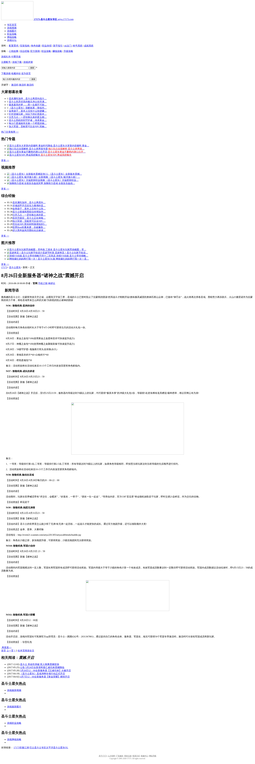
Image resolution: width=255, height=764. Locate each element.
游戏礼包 (6, 56)
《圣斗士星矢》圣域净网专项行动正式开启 (42, 673)
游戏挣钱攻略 (14, 739)
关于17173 (103, 756)
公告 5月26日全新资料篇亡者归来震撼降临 (42, 667)
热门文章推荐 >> (10, 132)
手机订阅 (43, 283)
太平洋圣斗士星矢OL (57, 747)
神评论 (51, 283)
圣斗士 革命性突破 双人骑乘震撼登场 (39, 664)
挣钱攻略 (12, 37)
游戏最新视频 (14, 690)
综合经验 (24, 51)
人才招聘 (111, 756)
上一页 (10, 650)
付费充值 (16, 56)
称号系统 (77, 45)
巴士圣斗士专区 (38, 747)
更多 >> (5, 160)
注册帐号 (6, 62)
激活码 (14, 85)
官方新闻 (35, 51)
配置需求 (14, 45)
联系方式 (136, 756)
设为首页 (26, 73)
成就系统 (88, 45)
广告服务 (119, 756)
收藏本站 (16, 73)
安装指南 (25, 45)
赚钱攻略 (57, 51)
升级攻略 (68, 51)
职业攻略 (12, 34)
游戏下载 (17, 62)
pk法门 (68, 45)
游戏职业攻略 (14, 723)
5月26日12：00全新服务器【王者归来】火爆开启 (45, 670)
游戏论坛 (12, 40)
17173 (4, 267)
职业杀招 (47, 45)
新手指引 (58, 45)
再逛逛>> (7, 647)
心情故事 (13, 51)
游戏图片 (12, 31)
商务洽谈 (127, 756)
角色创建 (35, 45)
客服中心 (144, 756)
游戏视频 (12, 28)
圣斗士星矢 (15, 267)
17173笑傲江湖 (21, 747)
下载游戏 (6, 73)
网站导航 (152, 756)
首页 (3, 650)
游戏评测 (28, 62)
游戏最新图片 (14, 706)
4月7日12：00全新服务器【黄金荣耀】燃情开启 (45, 676)
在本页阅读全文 (26, 650)
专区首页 (12, 24)
